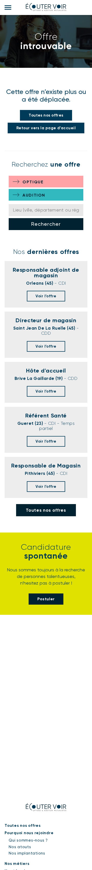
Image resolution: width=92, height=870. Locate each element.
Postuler (46, 599)
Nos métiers (17, 863)
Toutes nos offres (46, 115)
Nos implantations (27, 853)
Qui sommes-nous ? (28, 840)
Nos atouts (20, 847)
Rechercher (46, 224)
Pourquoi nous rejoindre (29, 833)
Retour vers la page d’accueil (46, 128)
